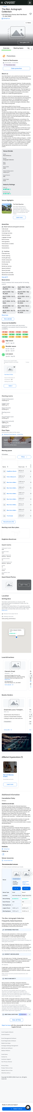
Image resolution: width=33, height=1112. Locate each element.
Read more (4, 610)
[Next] (31, 48)
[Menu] (2, 2)
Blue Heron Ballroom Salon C (12, 504)
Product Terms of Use (6, 1068)
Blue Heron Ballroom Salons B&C (12, 493)
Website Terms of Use (6, 1070)
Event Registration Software (8, 1040)
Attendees (5, 454)
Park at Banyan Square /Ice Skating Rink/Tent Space (12, 476)
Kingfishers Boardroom (12, 471)
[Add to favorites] (30, 14)
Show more (5, 315)
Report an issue (6, 1025)
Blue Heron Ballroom (12, 482)
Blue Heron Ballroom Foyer (12, 510)
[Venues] (30, 2)
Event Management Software (8, 1038)
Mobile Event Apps (6, 1043)
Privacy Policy (4, 1065)
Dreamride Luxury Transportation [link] (13, 710)
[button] (14, 456)
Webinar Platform (5, 1050)
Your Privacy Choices (6, 1061)
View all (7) (5, 277)
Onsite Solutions (5, 1034)
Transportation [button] (7, 721)
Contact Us (4, 1056)
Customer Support (6, 1059)
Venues (5, 6)
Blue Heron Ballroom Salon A (12, 488)
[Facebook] (3, 854)
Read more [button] (7, 679)
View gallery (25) (24, 42)
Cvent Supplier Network (7, 1032)
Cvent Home (4, 1054)
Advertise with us (5, 1072)
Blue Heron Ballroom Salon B (12, 499)
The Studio (10, 515)
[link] (13, 703)
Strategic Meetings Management (9, 1045)
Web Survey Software (6, 1048)
